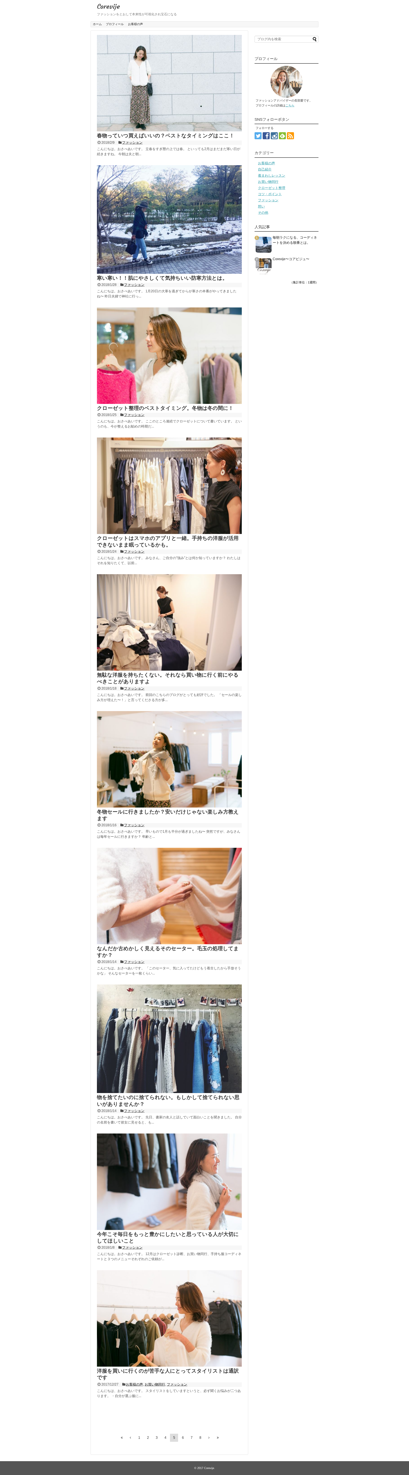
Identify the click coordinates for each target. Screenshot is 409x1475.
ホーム (97, 24)
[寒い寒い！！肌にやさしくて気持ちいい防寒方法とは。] (169, 272)
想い (261, 206)
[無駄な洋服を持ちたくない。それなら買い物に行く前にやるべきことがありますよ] (169, 669)
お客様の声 (135, 24)
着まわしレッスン (271, 175)
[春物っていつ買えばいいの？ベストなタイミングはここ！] (169, 130)
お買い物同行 (155, 1384)
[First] (122, 1437)
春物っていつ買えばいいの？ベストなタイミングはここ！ (165, 135)
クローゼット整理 (271, 188)
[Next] (209, 1437)
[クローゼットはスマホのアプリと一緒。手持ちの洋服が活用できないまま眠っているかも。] (169, 533)
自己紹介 (265, 169)
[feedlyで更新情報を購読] (282, 135)
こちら (289, 105)
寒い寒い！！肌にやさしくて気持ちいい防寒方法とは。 (162, 278)
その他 (263, 212)
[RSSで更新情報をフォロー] (290, 135)
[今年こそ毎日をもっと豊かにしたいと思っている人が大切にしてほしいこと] (169, 1229)
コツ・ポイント (270, 194)
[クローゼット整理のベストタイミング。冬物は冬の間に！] (169, 403)
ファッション (132, 142)
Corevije (108, 6)
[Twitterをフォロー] (258, 135)
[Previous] (130, 1437)
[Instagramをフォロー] (274, 135)
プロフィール (115, 24)
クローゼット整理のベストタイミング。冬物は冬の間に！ (165, 408)
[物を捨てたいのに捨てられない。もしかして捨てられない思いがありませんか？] (169, 1092)
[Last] (218, 1437)
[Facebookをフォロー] (266, 135)
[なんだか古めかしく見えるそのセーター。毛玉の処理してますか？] (169, 943)
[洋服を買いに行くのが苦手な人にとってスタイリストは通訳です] (169, 1365)
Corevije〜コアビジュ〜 (291, 259)
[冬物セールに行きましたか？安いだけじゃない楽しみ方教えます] (169, 806)
